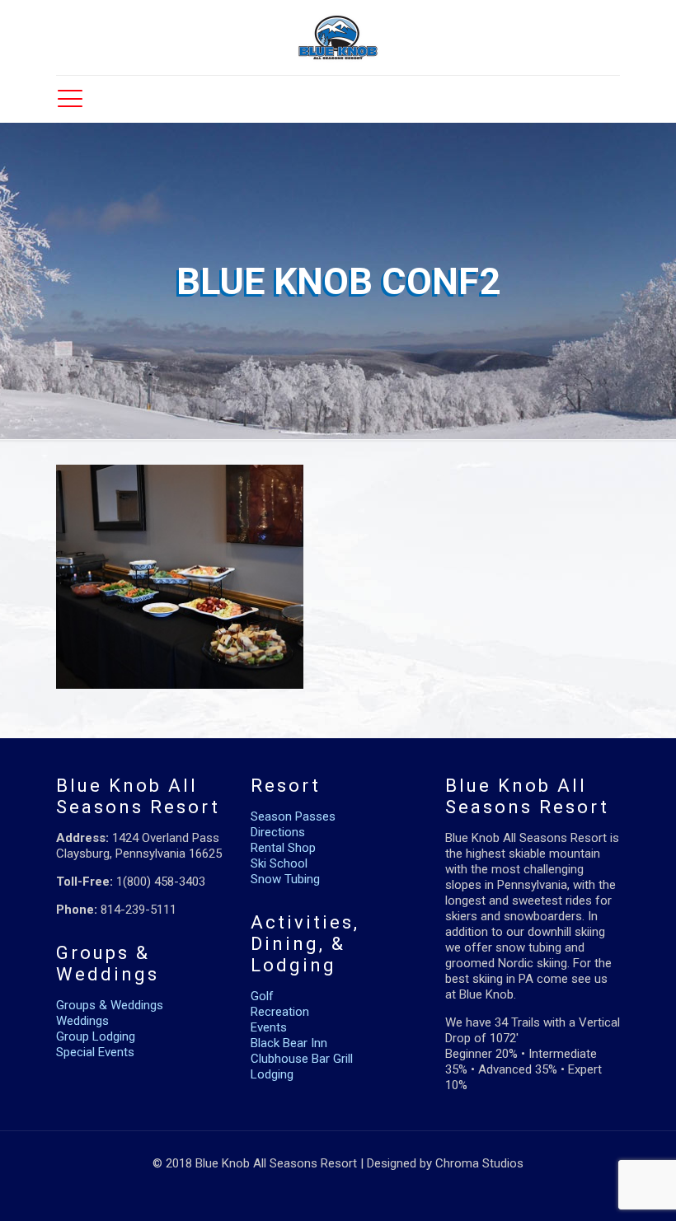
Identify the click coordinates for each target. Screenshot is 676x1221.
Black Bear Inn (289, 1043)
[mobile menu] (70, 99)
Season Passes (293, 816)
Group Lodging (95, 1036)
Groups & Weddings (109, 1005)
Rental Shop (283, 847)
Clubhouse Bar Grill (302, 1058)
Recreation (280, 1011)
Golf (262, 996)
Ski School (279, 863)
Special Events (95, 1052)
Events (269, 1027)
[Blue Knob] (338, 37)
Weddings (82, 1020)
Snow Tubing (285, 879)
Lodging (272, 1074)
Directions (278, 832)
